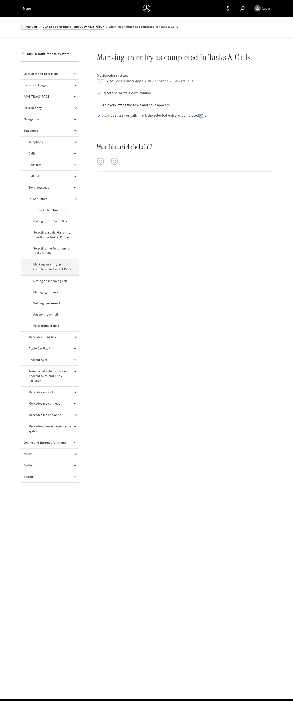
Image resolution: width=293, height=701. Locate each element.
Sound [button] (28, 477)
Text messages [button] (39, 187)
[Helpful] (100, 161)
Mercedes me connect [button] (44, 403)
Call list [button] (34, 176)
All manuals (29, 27)
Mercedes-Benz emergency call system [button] (51, 428)
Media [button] (28, 454)
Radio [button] (28, 465)
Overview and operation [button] (41, 74)
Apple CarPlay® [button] (39, 348)
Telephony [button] (36, 142)
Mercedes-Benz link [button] (42, 337)
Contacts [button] (35, 165)
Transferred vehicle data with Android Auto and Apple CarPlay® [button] (49, 376)
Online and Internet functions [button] (45, 443)
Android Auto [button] (38, 360)
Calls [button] (32, 153)
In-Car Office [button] (38, 199)
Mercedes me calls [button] (41, 392)
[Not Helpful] (114, 161)
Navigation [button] (31, 119)
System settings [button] (35, 85)
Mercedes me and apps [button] (45, 415)
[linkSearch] (242, 8)
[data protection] (228, 8)
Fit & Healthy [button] (33, 108)
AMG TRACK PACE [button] (36, 96)
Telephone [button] (31, 131)
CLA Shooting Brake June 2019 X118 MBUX (73, 27)
